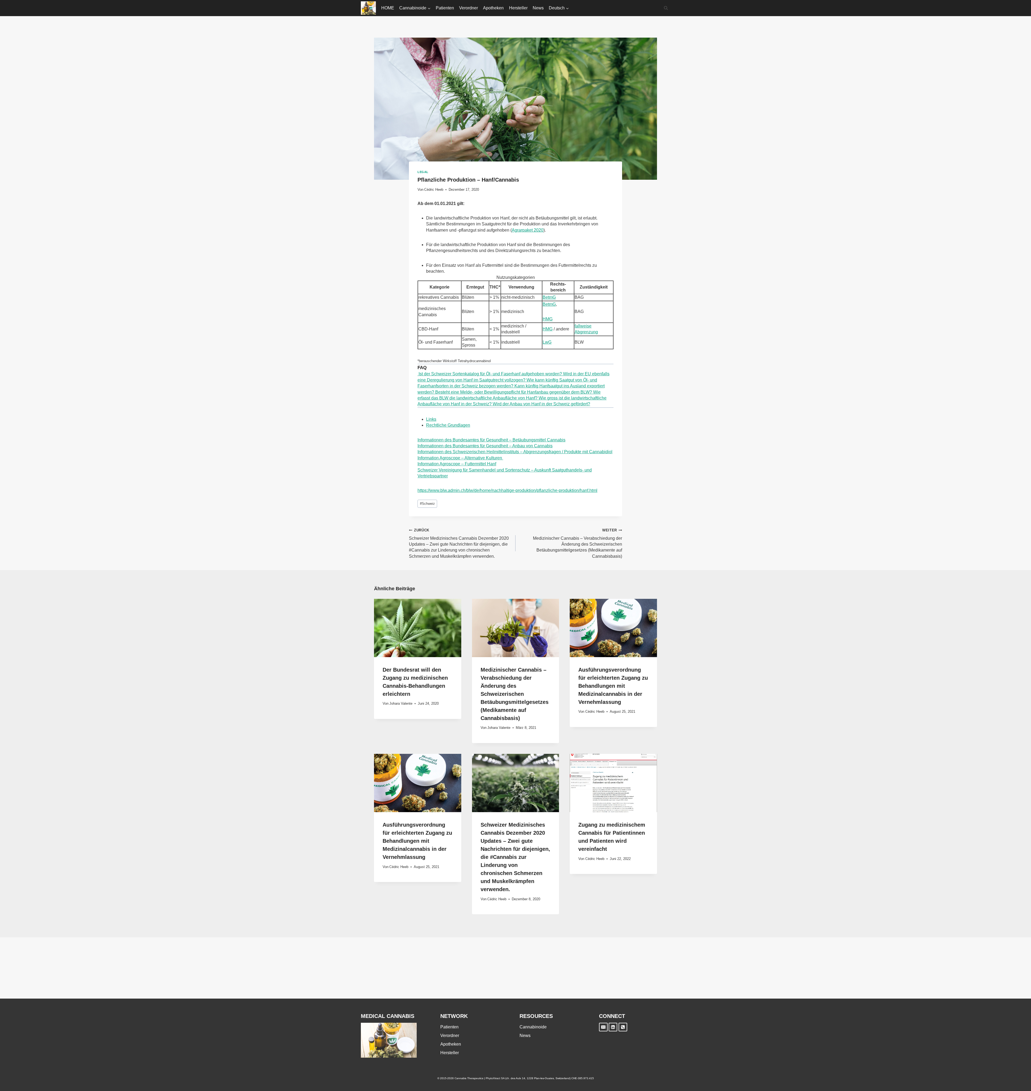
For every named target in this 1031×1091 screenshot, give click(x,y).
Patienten (445, 8)
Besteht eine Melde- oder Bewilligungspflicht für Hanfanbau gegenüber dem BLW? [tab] (513, 392)
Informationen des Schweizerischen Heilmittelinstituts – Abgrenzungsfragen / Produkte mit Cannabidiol (515, 451)
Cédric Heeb (433, 190)
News (538, 8)
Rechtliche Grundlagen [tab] (448, 425)
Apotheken (493, 8)
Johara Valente (400, 703)
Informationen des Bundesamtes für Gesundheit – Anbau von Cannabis (485, 446)
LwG (547, 342)
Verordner (468, 8)
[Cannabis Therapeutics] (368, 8)
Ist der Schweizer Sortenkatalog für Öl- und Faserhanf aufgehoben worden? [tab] (490, 374)
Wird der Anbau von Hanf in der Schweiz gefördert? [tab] (541, 404)
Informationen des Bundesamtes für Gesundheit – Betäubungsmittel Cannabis (491, 440)
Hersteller (518, 8)
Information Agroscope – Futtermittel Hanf (457, 464)
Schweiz (427, 504)
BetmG (549, 297)
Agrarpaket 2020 (527, 230)
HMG (548, 319)
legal (423, 172)
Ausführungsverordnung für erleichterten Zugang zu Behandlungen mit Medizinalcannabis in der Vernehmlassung (613, 686)
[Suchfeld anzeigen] (666, 8)
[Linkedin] (613, 1027)
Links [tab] (431, 419)
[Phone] (623, 1027)
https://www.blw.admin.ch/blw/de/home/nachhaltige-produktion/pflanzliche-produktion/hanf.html (507, 490)
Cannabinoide (533, 1027)
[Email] (603, 1027)
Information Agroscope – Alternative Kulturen (460, 458)
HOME (387, 8)
